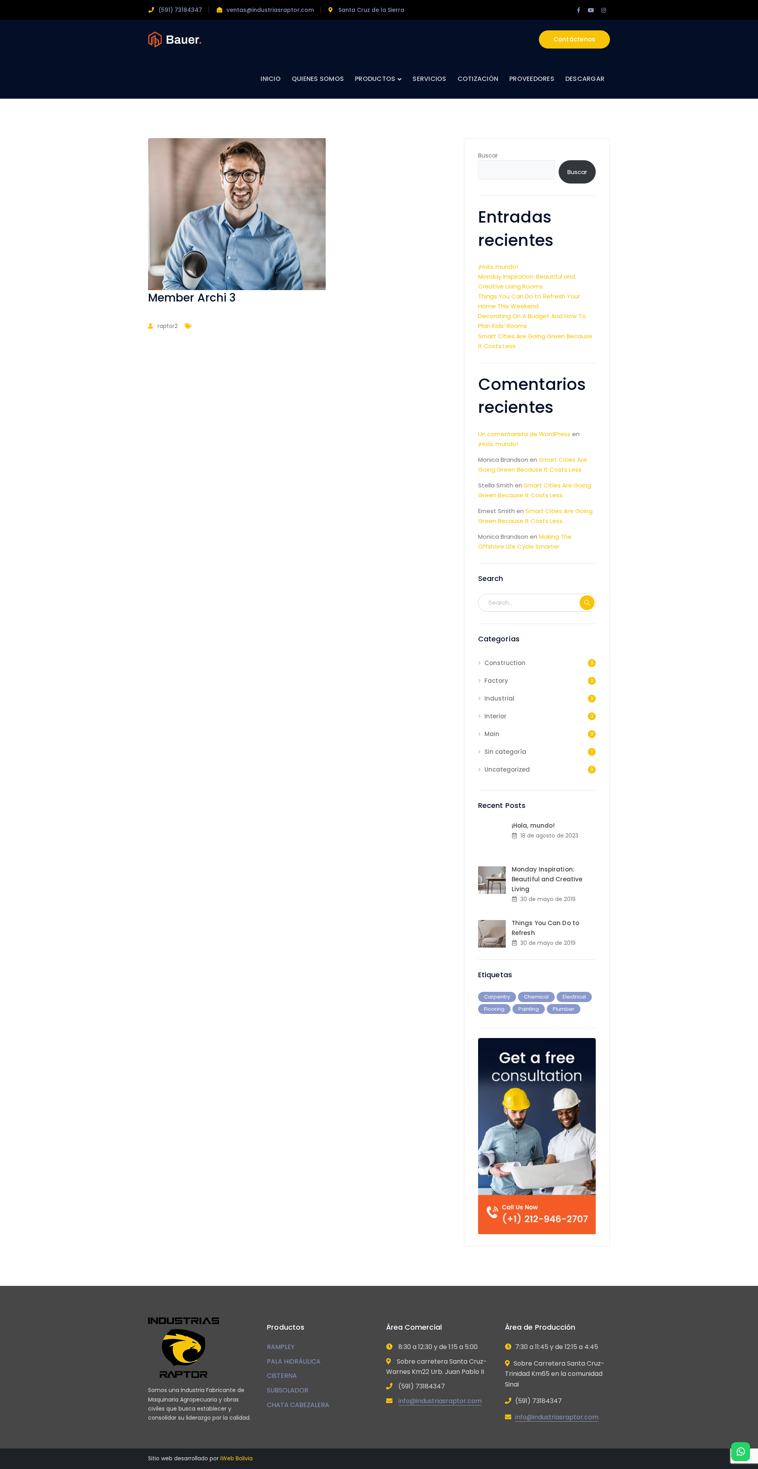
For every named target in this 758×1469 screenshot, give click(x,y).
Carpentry (497, 997)
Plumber (563, 1009)
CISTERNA (282, 1375)
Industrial (499, 698)
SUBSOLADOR (287, 1390)
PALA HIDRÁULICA (294, 1361)
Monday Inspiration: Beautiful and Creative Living (547, 879)
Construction (504, 663)
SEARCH (587, 602)
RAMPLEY (281, 1346)
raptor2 (168, 326)
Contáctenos (574, 39)
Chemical (536, 997)
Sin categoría (505, 752)
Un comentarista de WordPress (524, 434)
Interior (495, 716)
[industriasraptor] (174, 39)
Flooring (494, 1009)
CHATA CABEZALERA (298, 1404)
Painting (528, 1009)
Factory (496, 680)
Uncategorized (507, 769)
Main (491, 734)
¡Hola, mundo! (498, 266)
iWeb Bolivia (236, 1458)
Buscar (488, 155)
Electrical (574, 997)
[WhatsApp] (740, 1451)
